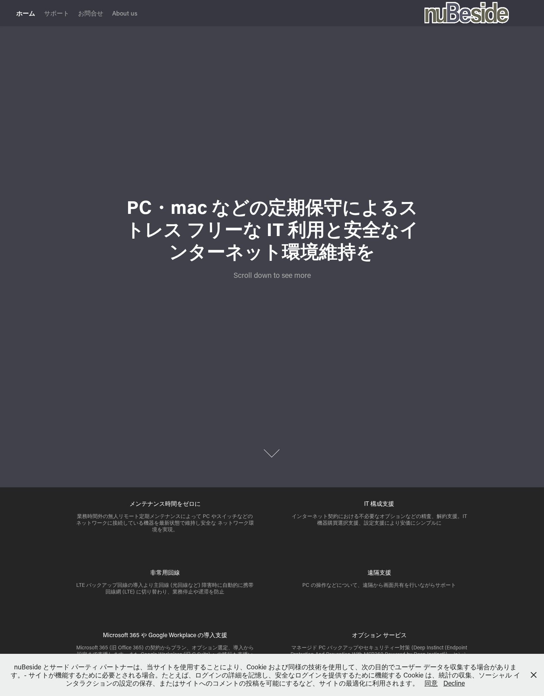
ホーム (25, 13)
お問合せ (90, 13)
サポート (56, 13)
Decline (454, 683)
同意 (431, 683)
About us (124, 13)
